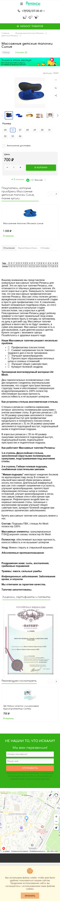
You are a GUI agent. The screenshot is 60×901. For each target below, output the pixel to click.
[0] (35, 17)
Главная (5, 33)
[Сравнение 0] (24, 17)
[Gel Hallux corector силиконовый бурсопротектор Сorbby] (30, 695)
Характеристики (27, 248)
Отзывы (45, 248)
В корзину (8, 236)
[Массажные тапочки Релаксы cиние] (30, 213)
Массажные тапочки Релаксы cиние (23, 223)
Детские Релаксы (10, 36)
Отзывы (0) (21, 52)
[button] (57, 115)
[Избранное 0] (30, 17)
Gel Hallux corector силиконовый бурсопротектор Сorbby (21, 707)
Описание (9, 248)
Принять (30, 895)
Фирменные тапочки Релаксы (29, 33)
